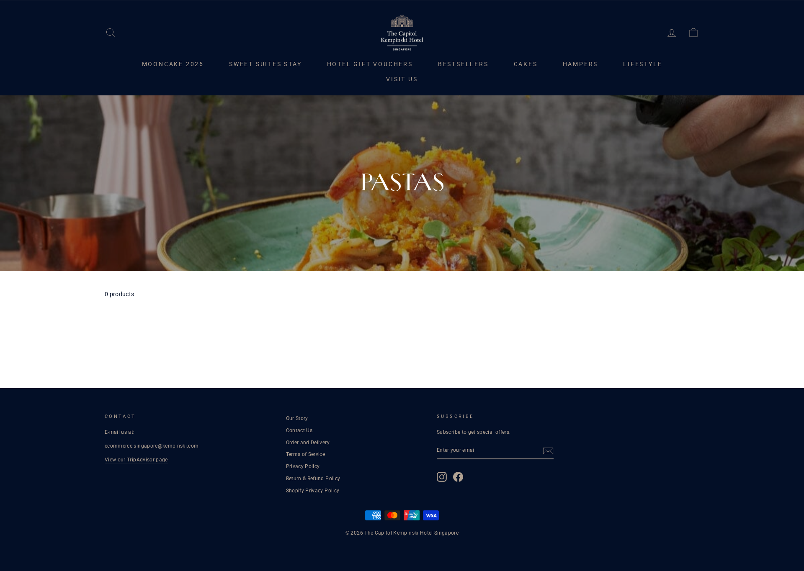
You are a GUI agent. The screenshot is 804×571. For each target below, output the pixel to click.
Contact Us (299, 430)
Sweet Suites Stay (265, 64)
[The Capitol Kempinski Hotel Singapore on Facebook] (458, 477)
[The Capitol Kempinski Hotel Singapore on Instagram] (442, 477)
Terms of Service (305, 454)
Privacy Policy (303, 466)
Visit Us (401, 79)
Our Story (297, 418)
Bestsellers (463, 64)
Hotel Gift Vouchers (370, 64)
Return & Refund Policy (313, 478)
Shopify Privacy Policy (313, 491)
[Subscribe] (548, 451)
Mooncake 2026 (173, 64)
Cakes (526, 64)
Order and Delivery (308, 443)
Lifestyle (642, 64)
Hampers (580, 64)
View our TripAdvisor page (136, 460)
